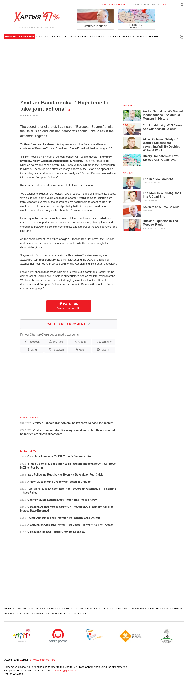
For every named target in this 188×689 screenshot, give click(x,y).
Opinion (137, 36)
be (153, 4)
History (124, 36)
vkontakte (106, 341)
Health (154, 608)
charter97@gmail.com (64, 670)
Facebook (34, 341)
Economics (71, 36)
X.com (82, 341)
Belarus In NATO (79, 613)
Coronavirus (56, 613)
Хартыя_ (37, 16)
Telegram (105, 349)
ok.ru (34, 349)
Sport (98, 36)
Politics (43, 36)
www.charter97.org (44, 659)
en (164, 4)
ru (159, 4)
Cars (165, 608)
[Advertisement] (60, 70)
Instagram (58, 349)
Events (86, 36)
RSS (82, 349)
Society (56, 36)
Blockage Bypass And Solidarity (24, 613)
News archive (141, 4)
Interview (151, 36)
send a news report (114, 4)
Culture (110, 36)
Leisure (177, 608)
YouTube (58, 341)
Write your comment (68, 324)
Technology (139, 608)
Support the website (68, 306)
